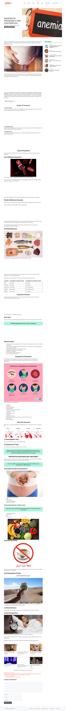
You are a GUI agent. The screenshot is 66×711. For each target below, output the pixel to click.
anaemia (11, 673)
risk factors (19, 674)
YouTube (26, 670)
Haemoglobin (35, 673)
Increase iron (6, 674)
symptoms (23, 674)
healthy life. (39, 673)
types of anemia (27, 674)
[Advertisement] (23, 85)
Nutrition (12, 672)
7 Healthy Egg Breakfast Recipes (55, 51)
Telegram (31, 670)
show (14, 101)
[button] (60, 3)
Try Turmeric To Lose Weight (9, 675)
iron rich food (11, 674)
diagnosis (24, 673)
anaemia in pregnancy (16, 673)
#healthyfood (7, 673)
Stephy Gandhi (6, 25)
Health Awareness (8, 672)
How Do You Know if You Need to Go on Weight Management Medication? (55, 46)
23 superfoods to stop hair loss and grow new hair (55, 66)
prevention (15, 674)
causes (21, 673)
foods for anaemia (29, 673)
